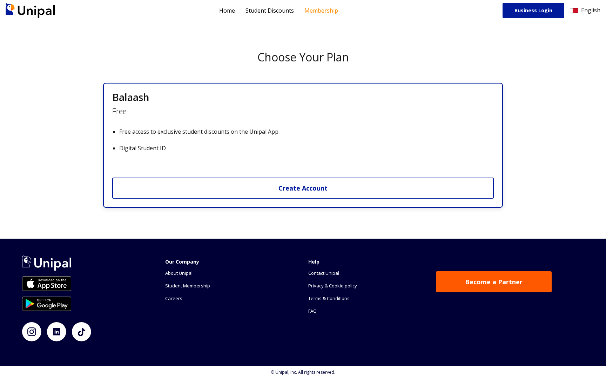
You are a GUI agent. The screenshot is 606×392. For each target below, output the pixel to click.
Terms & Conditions (329, 298)
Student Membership (187, 286)
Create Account (303, 188)
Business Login (533, 10)
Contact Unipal (323, 273)
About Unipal (179, 273)
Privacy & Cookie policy (332, 286)
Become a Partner (494, 282)
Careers (173, 298)
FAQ (312, 311)
